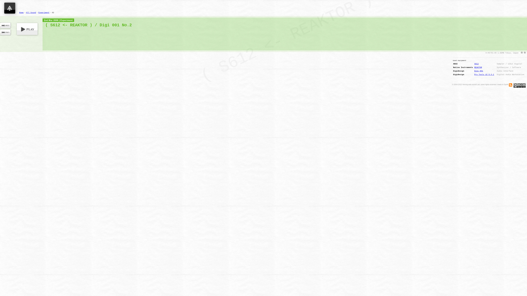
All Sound (31, 13)
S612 (476, 64)
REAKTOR (478, 67)
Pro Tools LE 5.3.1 (484, 75)
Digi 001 (478, 71)
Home (21, 13)
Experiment (43, 13)
